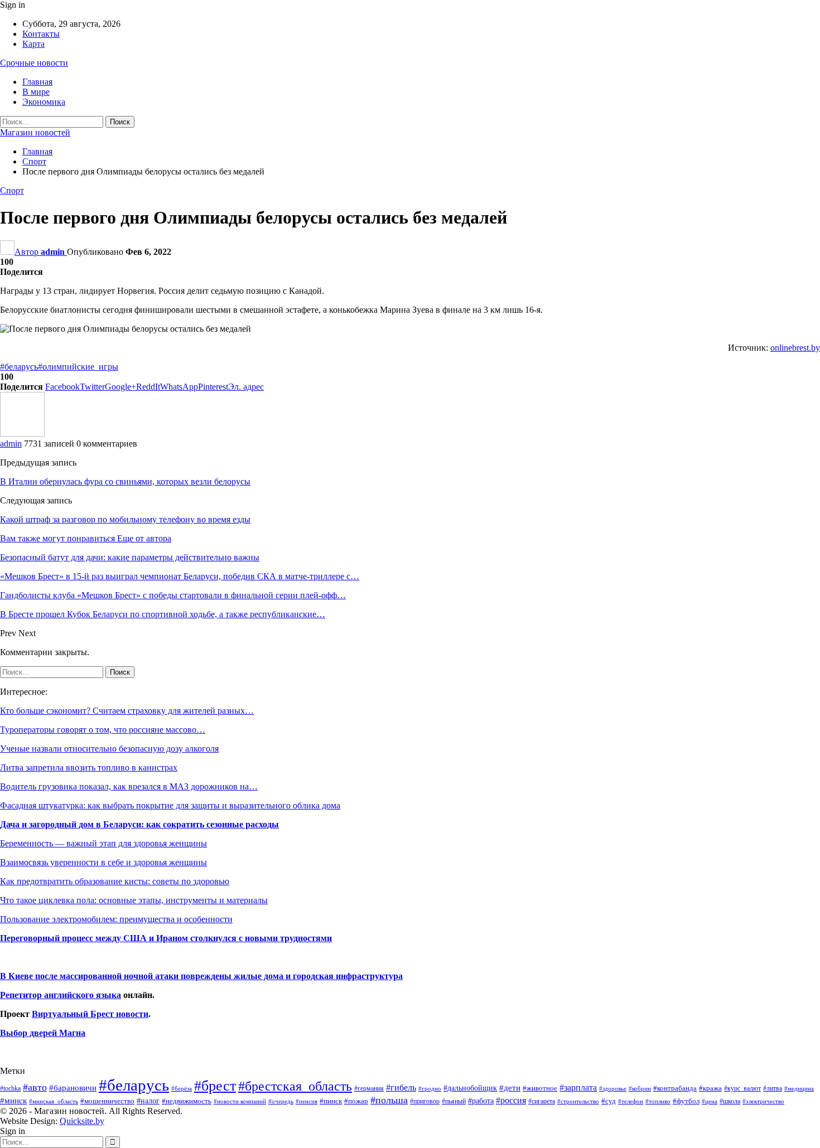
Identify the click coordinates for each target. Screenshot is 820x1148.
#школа (730, 1101)
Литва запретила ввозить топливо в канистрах (88, 767)
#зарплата (578, 1087)
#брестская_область (295, 1085)
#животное (540, 1088)
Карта (33, 44)
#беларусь (19, 366)
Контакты (41, 33)
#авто (35, 1087)
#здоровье (612, 1089)
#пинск (331, 1101)
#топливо (658, 1101)
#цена (709, 1101)
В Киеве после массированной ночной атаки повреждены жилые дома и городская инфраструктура (201, 976)
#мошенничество (107, 1101)
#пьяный (454, 1101)
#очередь (280, 1101)
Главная (37, 81)
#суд (608, 1101)
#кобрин (640, 1088)
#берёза (181, 1088)
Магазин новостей (35, 132)
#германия (369, 1088)
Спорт (12, 190)
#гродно (429, 1088)
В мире (36, 91)
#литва (772, 1088)
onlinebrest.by (795, 347)
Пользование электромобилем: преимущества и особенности (116, 919)
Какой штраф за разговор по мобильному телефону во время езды (125, 519)
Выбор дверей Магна (42, 1033)
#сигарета (541, 1101)
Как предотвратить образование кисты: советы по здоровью (114, 881)
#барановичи (73, 1087)
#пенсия (306, 1101)
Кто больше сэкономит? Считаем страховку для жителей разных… (127, 710)
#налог (148, 1100)
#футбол (686, 1101)
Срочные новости (34, 62)
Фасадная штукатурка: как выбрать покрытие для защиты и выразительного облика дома (170, 805)
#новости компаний (240, 1101)
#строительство (578, 1101)
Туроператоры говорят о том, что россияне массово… (102, 729)
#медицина (799, 1088)
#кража (710, 1088)
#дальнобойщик (470, 1087)
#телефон (630, 1101)
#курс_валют (742, 1088)
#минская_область (53, 1101)
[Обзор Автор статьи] (22, 433)
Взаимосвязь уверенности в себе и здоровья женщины (103, 862)
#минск (13, 1100)
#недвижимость (186, 1101)
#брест (215, 1086)
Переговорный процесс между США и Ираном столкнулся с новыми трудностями (166, 938)
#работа (481, 1100)
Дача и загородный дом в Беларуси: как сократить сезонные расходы (139, 824)
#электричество (763, 1101)
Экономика (43, 101)
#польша (389, 1100)
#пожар (356, 1101)
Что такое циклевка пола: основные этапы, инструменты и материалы (134, 900)
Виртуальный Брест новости (90, 1014)
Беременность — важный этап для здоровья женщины (103, 843)
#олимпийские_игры (78, 366)
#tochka (10, 1088)
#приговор (425, 1101)
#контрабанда (675, 1088)
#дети (509, 1087)
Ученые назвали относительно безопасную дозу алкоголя (109, 748)
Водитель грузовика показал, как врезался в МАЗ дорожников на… (129, 786)
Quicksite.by (82, 1121)
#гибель (401, 1087)
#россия (511, 1100)
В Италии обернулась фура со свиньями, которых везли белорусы (125, 481)
